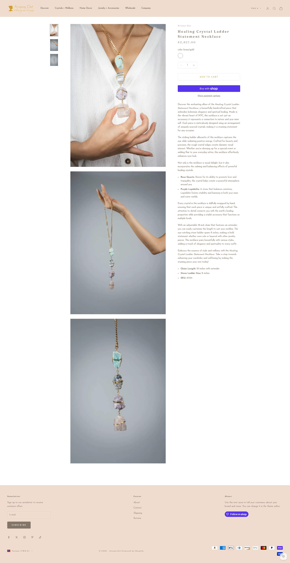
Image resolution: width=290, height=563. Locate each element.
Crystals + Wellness (64, 8)
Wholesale (130, 8)
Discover (44, 8)
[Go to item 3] (54, 60)
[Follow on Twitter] (16, 537)
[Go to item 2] (54, 45)
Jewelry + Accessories (108, 8)
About (137, 502)
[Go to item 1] (54, 30)
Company (146, 8)
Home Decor (86, 8)
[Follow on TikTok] (40, 537)
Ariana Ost (184, 25)
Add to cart (209, 77)
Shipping (138, 513)
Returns (137, 518)
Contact (138, 508)
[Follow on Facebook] (8, 537)
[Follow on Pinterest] (32, 537)
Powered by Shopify (133, 551)
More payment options (209, 96)
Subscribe (19, 525)
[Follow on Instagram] (24, 537)
